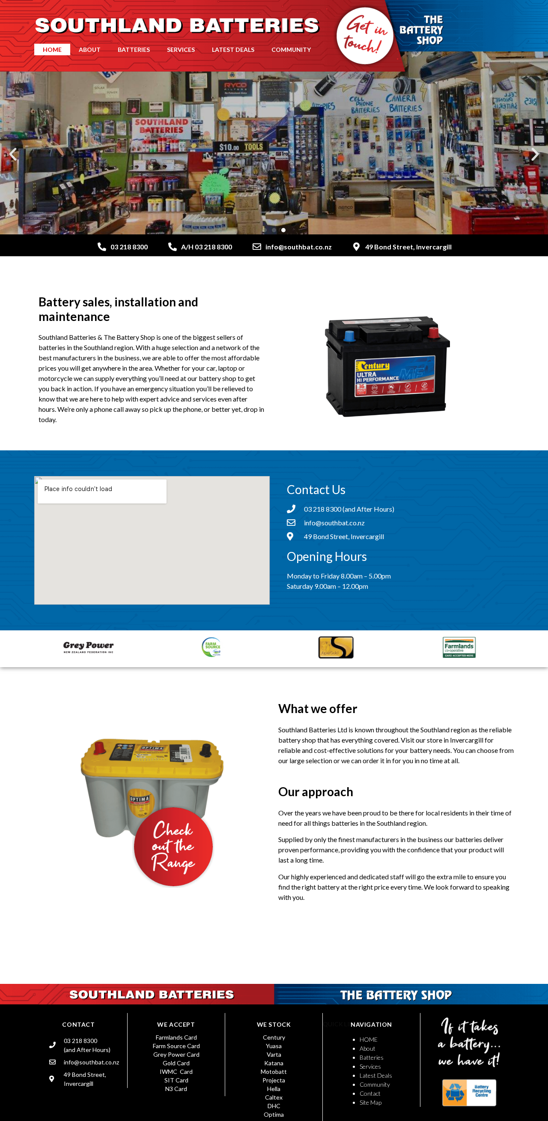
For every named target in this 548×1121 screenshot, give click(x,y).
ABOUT (90, 49)
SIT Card (176, 1080)
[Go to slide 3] (283, 230)
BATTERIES (134, 49)
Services (370, 1066)
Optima (274, 1114)
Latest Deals (376, 1075)
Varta (274, 1054)
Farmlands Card (176, 1037)
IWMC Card (176, 1071)
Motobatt (274, 1071)
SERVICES (181, 49)
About (367, 1048)
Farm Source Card (176, 1045)
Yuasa (274, 1045)
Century (274, 1037)
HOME (52, 49)
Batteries (372, 1057)
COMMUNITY (291, 49)
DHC (274, 1105)
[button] (12, 154)
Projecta (273, 1080)
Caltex (274, 1097)
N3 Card (176, 1088)
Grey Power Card (176, 1054)
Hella (273, 1088)
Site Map (370, 1102)
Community (375, 1084)
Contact (370, 1093)
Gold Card (176, 1063)
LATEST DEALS (233, 49)
